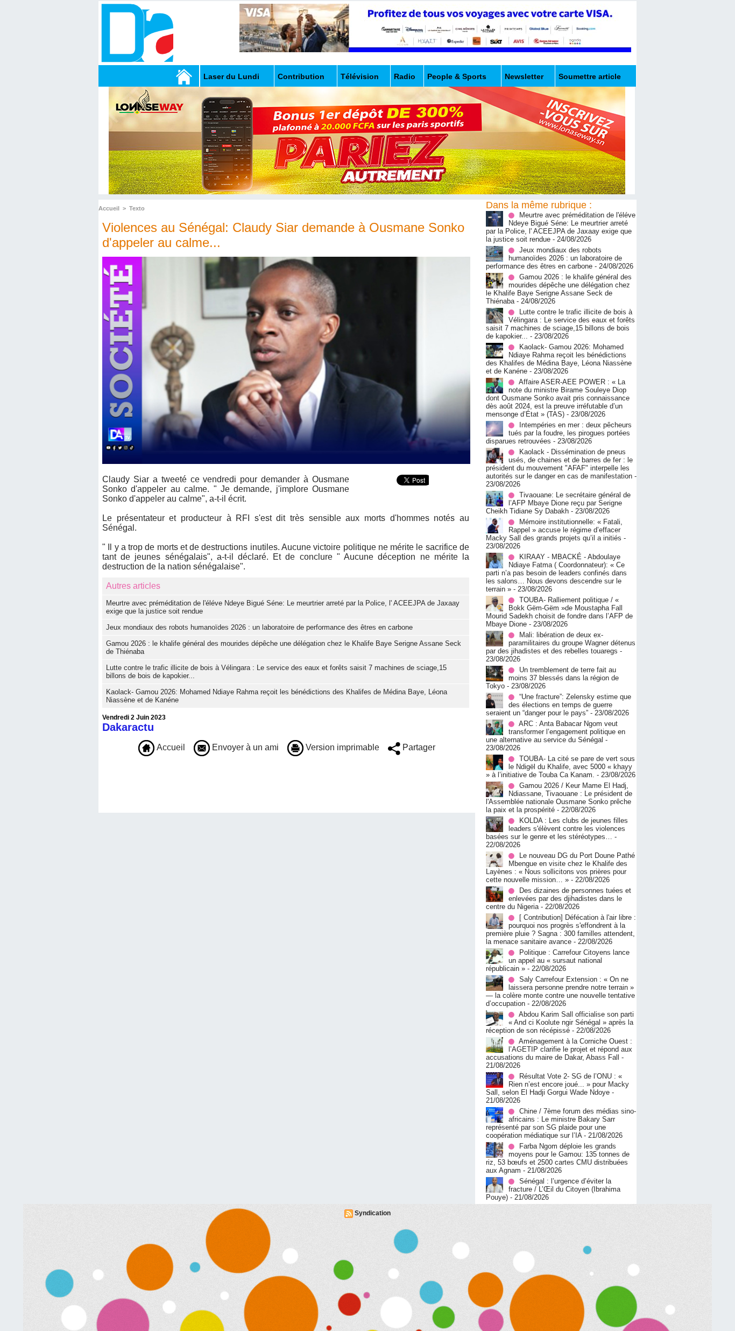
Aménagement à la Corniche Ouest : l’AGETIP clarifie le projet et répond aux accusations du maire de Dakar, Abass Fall (559, 1049)
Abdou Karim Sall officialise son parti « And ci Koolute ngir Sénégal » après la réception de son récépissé (560, 1022)
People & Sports (456, 76)
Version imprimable (341, 747)
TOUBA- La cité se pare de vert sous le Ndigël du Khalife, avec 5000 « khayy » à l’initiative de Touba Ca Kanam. (560, 767)
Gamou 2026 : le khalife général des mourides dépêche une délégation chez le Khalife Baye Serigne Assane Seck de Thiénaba (559, 289)
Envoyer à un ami (244, 747)
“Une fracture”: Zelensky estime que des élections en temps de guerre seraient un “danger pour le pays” (558, 705)
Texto (137, 208)
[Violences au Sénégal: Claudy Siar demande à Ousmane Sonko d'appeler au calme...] (286, 260)
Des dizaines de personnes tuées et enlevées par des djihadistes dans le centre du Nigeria (558, 898)
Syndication (373, 1213)
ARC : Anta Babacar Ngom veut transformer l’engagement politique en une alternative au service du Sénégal (555, 732)
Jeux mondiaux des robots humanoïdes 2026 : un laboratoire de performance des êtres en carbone (259, 627)
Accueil (108, 208)
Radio (404, 76)
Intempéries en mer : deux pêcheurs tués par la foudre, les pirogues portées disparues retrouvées (559, 433)
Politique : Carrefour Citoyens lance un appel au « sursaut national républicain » (558, 960)
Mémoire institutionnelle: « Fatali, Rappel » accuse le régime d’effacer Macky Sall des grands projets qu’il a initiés (554, 530)
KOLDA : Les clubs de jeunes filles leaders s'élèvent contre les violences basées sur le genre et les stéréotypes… (557, 828)
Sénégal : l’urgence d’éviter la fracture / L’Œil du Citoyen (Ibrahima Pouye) (553, 1189)
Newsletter (524, 76)
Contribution (301, 76)
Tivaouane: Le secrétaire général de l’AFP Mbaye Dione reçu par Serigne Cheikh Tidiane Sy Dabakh (558, 503)
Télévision (360, 76)
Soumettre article (590, 76)
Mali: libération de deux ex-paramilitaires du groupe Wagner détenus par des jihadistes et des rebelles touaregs (560, 643)
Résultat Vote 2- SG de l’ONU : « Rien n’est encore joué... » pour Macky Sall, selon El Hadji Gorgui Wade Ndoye (557, 1084)
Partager (417, 747)
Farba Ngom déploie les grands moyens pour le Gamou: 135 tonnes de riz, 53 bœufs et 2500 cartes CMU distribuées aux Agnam (558, 1158)
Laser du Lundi (231, 76)
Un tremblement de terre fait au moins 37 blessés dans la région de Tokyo (552, 678)
